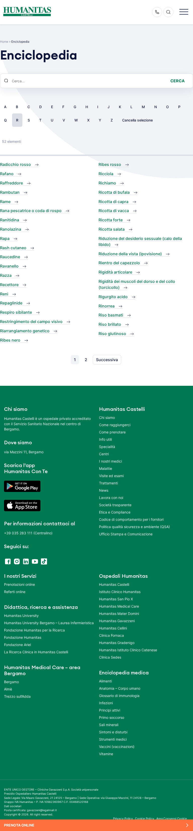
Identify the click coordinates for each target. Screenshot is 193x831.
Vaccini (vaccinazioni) (116, 746)
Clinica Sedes (110, 657)
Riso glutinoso (112, 333)
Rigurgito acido (113, 296)
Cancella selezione (137, 120)
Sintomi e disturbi (113, 732)
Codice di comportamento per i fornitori (131, 519)
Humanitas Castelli (114, 584)
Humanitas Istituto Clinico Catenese (128, 650)
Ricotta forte (111, 219)
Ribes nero (10, 340)
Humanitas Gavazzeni (117, 621)
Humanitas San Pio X (116, 599)
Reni (4, 293)
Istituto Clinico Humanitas (119, 592)
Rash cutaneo (13, 247)
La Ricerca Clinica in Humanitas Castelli (36, 652)
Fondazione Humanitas (22, 637)
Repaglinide (11, 302)
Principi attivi (109, 710)
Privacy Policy (123, 818)
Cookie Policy (144, 818)
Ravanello (9, 266)
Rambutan (10, 192)
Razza (6, 275)
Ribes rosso (110, 164)
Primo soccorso (111, 717)
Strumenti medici (113, 739)
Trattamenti (108, 483)
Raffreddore (11, 182)
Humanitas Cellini (113, 628)
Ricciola (106, 173)
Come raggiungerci (114, 425)
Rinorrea (107, 305)
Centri (104, 454)
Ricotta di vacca (114, 210)
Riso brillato (110, 324)
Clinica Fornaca (111, 635)
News (103, 490)
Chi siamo (107, 417)
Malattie (105, 468)
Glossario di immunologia (119, 695)
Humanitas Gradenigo (116, 643)
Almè (8, 689)
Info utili (105, 439)
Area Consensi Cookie (171, 818)
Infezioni (106, 703)
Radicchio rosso (15, 164)
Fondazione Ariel (17, 645)
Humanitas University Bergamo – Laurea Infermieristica (49, 623)
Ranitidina (9, 219)
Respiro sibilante (16, 312)
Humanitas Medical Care (119, 606)
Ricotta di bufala (114, 192)
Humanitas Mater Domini (119, 613)
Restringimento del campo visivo (31, 321)
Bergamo (11, 682)
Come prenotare (112, 432)
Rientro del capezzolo (119, 262)
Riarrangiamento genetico (25, 330)
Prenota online (19, 825)
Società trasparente (115, 505)
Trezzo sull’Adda (17, 696)
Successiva (107, 359)
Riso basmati (111, 314)
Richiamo (107, 182)
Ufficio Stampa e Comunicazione (126, 534)
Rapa (5, 238)
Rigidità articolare (115, 272)
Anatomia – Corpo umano (119, 688)
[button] (183, 12)
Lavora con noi (111, 497)
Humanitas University (21, 615)
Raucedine (10, 256)
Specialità (107, 446)
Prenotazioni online (19, 584)
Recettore (9, 284)
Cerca (177, 80)
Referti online (14, 592)
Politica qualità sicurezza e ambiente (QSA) (134, 527)
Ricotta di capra (113, 201)
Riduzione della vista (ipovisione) (130, 253)
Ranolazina (10, 229)
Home (4, 41)
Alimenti (105, 681)
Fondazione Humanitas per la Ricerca (34, 630)
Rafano (7, 173)
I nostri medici (110, 461)
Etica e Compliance (114, 512)
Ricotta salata (112, 229)
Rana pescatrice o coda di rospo (31, 210)
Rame (5, 201)
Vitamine (106, 754)
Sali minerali (108, 725)
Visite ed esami (111, 476)
